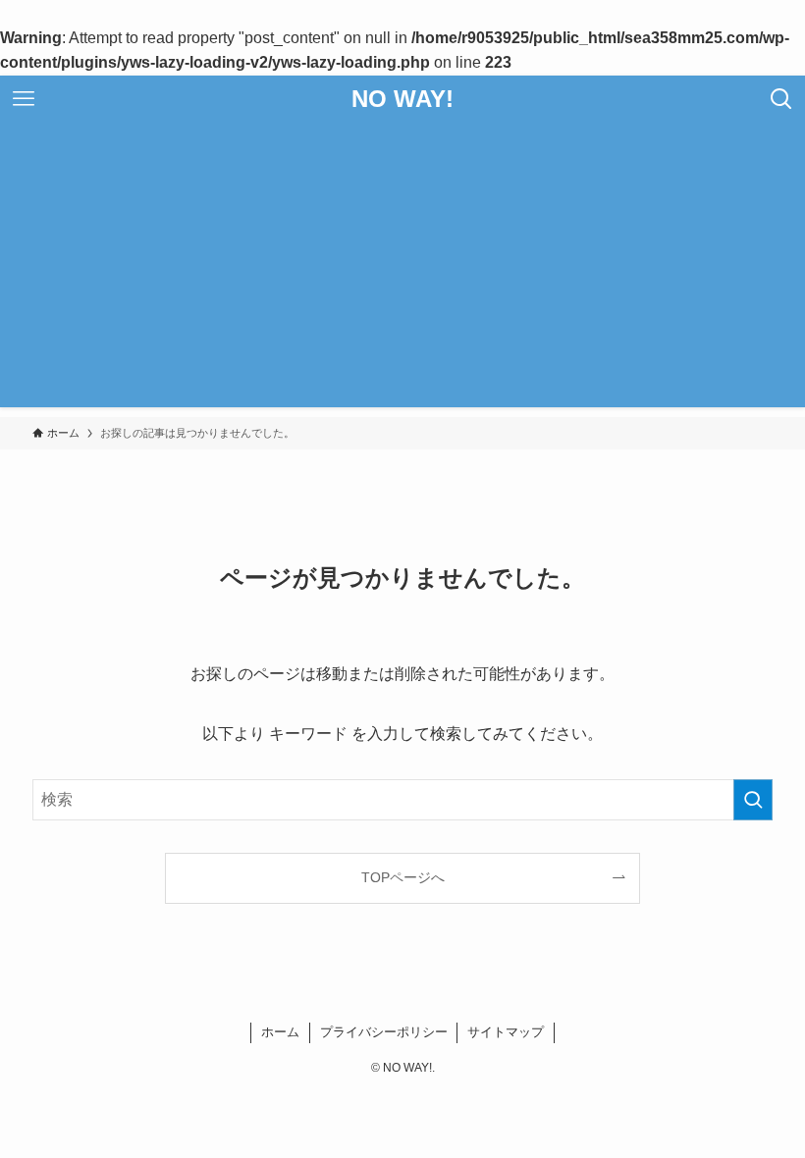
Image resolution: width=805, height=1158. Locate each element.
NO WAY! (402, 99)
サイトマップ (505, 1032)
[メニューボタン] (23, 99)
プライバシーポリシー (384, 1032)
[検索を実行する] (753, 799)
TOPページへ (403, 877)
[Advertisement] (402, 269)
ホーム (280, 1032)
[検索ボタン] (781, 99)
